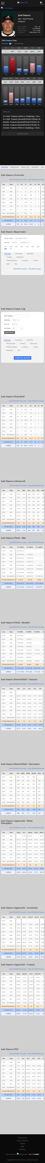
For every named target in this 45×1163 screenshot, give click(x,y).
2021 (16, 246)
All (11, 248)
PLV (15, 264)
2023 (27, 246)
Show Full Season (22, 358)
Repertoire (15, 167)
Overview (4, 167)
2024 (32, 246)
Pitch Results (10, 343)
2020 (11, 246)
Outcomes (20, 257)
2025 (38, 246)
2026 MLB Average (36, 179)
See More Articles (22, 134)
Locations (25, 260)
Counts (35, 260)
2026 (5, 248)
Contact (9, 257)
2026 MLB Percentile (17, 179)
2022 (22, 246)
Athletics (21, 21)
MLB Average (35, 269)
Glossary (22, 1149)
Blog (22, 1146)
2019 (5, 246)
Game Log (25, 167)
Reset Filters (9, 332)
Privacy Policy (22, 1138)
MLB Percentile (20, 269)
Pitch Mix (30, 340)
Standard (35, 167)
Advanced (18, 253)
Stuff (8, 264)
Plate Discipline (11, 260)
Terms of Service (22, 1141)
